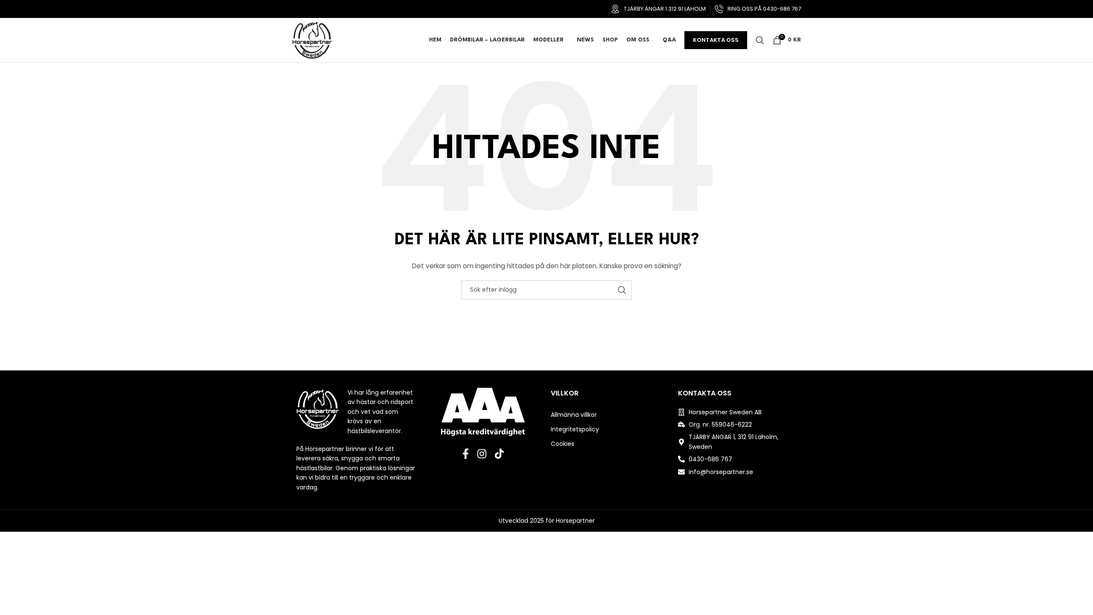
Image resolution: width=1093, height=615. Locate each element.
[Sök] (760, 40)
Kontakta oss (716, 40)
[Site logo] (312, 39)
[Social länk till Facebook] (465, 454)
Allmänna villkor (574, 414)
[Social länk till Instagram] (482, 454)
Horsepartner (575, 520)
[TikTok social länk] (499, 454)
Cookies (562, 443)
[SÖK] (622, 290)
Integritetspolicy (575, 429)
